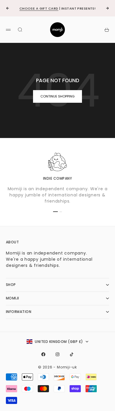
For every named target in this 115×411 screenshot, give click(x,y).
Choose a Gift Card (38, 8)
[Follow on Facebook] (43, 354)
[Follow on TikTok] (71, 354)
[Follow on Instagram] (57, 354)
